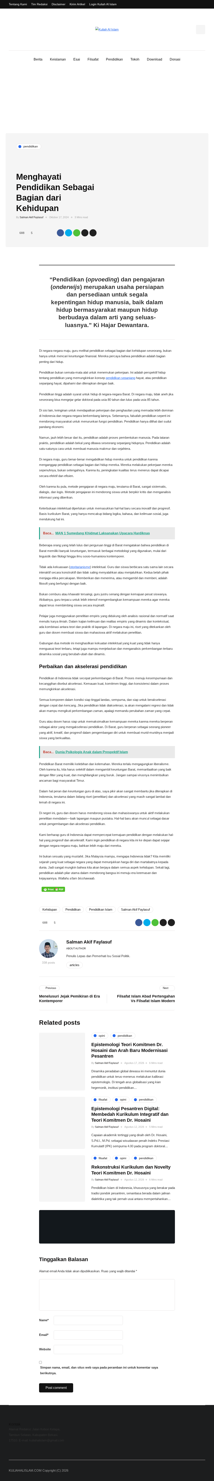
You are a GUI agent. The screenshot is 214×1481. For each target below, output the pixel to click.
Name (44, 1320)
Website (45, 1349)
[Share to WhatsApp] (76, 232)
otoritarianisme (80, 567)
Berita (38, 59)
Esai (76, 59)
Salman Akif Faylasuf (31, 217)
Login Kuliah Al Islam (103, 4)
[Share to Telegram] (84, 232)
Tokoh (134, 59)
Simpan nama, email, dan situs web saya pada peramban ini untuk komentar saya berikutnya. (99, 1370)
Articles (74, 965)
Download (154, 59)
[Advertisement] (107, 101)
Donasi (175, 59)
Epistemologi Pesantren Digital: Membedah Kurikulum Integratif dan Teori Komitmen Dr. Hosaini (129, 1114)
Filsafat (93, 59)
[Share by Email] (93, 232)
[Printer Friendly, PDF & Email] (53, 889)
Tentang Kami (18, 4)
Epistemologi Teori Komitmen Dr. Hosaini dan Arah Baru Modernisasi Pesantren (129, 1050)
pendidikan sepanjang (120, 378)
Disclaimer (58, 4)
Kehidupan (49, 909)
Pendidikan (114, 59)
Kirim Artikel (77, 4)
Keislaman (58, 59)
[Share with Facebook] (60, 232)
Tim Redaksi (39, 4)
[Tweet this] (68, 232)
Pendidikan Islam (100, 909)
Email (43, 1335)
